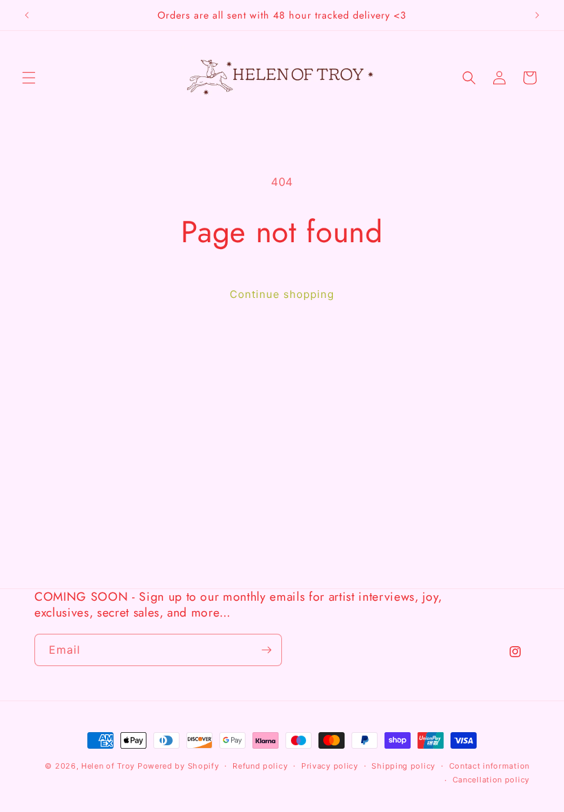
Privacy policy (329, 766)
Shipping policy (403, 766)
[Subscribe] (266, 650)
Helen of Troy (108, 766)
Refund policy (260, 766)
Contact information (489, 766)
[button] (29, 78)
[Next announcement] (537, 15)
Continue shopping (282, 294)
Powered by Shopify (178, 766)
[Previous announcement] (27, 15)
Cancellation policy (491, 779)
